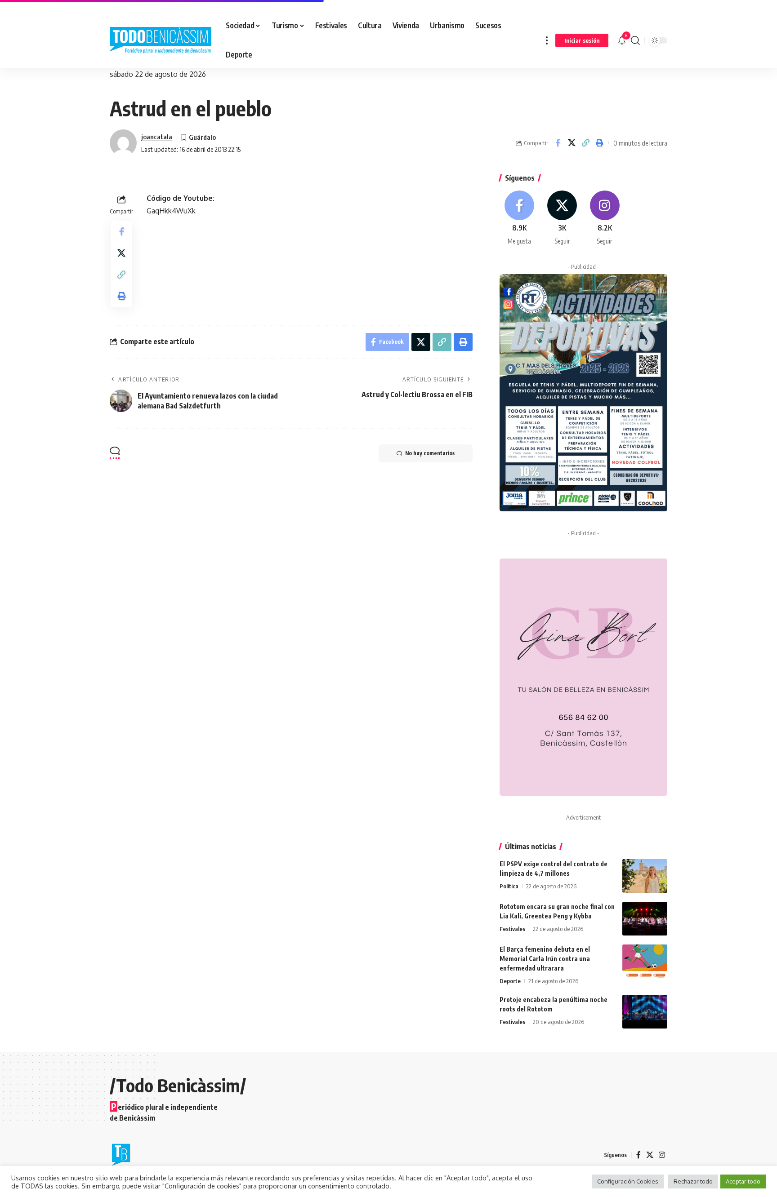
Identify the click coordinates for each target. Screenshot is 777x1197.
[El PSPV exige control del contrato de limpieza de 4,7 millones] (644, 876)
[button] (546, 40)
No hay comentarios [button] (430, 453)
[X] (562, 218)
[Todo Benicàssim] (160, 40)
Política (509, 886)
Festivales (512, 928)
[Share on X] (571, 143)
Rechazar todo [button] (693, 1181)
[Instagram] (605, 218)
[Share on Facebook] (557, 143)
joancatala (156, 137)
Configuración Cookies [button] (627, 1181)
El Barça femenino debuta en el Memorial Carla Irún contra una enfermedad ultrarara (545, 958)
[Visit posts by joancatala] (123, 142)
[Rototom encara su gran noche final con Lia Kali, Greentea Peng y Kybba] (644, 918)
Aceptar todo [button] (743, 1181)
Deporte (510, 980)
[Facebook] (520, 218)
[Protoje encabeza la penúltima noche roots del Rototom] (644, 1012)
